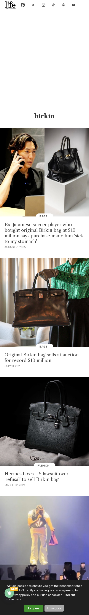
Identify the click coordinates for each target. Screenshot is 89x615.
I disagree (54, 608)
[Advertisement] (44, 65)
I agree (33, 608)
